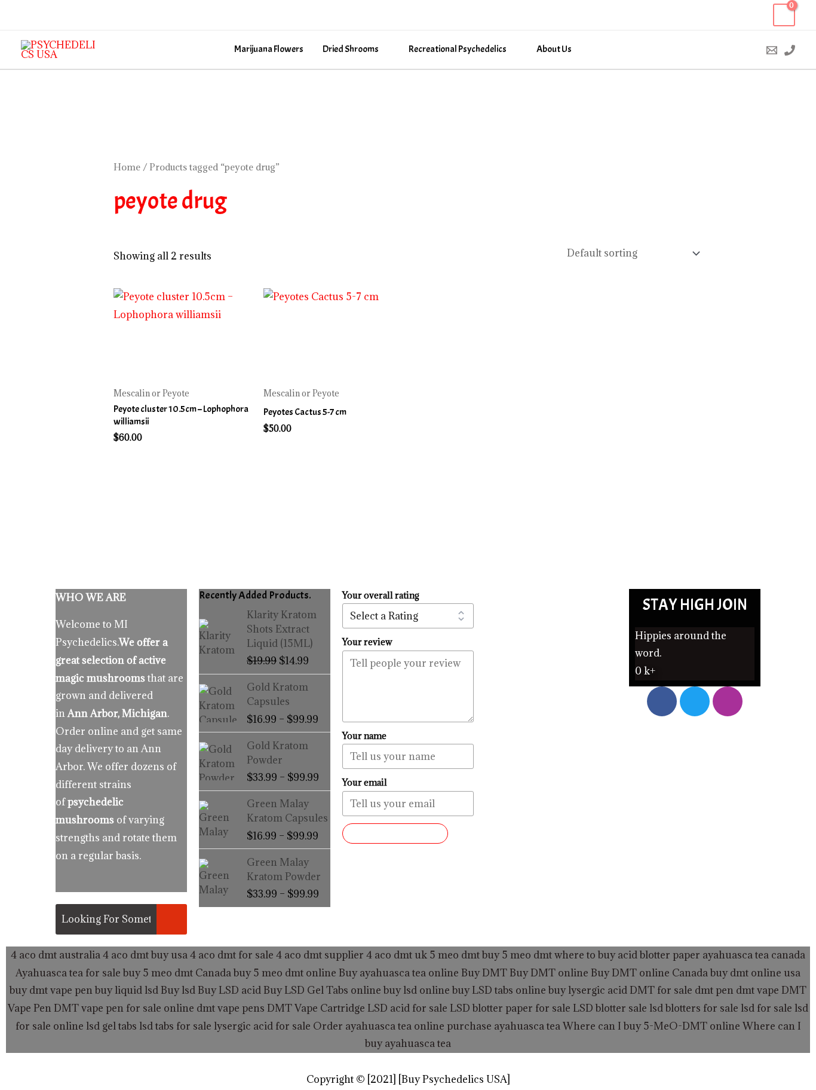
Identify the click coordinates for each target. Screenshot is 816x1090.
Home (126, 167)
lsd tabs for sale (174, 1026)
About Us (554, 49)
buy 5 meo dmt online (285, 972)
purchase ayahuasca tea (503, 1026)
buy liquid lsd (126, 990)
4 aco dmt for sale (232, 954)
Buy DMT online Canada (649, 972)
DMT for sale (661, 990)
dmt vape (757, 990)
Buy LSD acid (229, 990)
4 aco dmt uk (395, 954)
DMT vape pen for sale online (124, 1008)
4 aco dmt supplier (320, 954)
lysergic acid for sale (262, 1026)
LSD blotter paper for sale (510, 1008)
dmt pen (714, 990)
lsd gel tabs (111, 1026)
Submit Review (395, 833)
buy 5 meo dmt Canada (177, 972)
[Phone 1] (789, 50)
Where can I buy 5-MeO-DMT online (651, 1026)
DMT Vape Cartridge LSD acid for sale (357, 1008)
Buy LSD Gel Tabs (304, 990)
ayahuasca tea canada (754, 954)
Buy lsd (178, 990)
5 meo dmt (527, 954)
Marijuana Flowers (268, 49)
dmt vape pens (231, 1008)
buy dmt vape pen (51, 990)
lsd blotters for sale (693, 1008)
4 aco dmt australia (55, 954)
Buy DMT (484, 972)
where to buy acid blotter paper (627, 954)
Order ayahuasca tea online (378, 1026)
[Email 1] (771, 50)
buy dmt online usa (755, 972)
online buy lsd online (400, 990)
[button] (746, 50)
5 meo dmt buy (464, 954)
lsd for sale (765, 1008)
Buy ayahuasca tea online (397, 972)
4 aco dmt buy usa (144, 954)
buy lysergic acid (587, 990)
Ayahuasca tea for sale (68, 972)
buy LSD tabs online (499, 990)
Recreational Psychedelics (458, 49)
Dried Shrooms (351, 49)
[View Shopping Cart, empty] (784, 15)
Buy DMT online (547, 972)
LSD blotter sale (610, 1008)
